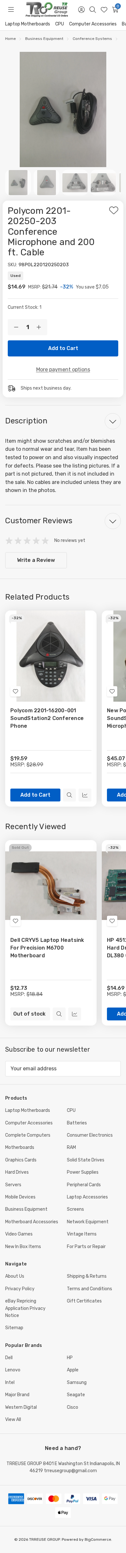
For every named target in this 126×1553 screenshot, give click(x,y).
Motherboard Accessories (31, 1222)
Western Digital (21, 1407)
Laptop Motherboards (27, 24)
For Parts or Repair (86, 1246)
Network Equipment (88, 1222)
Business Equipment (26, 1209)
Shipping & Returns (87, 1276)
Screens (75, 1209)
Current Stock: (24, 307)
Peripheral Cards (84, 1185)
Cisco (72, 1407)
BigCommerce (98, 1539)
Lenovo (12, 1370)
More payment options (63, 369)
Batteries (77, 1123)
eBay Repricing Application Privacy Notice (25, 1308)
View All (13, 1419)
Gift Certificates (84, 1301)
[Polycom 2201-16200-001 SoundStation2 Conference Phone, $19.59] (51, 656)
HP (70, 1357)
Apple (73, 1370)
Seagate (76, 1394)
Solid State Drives (85, 1160)
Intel (10, 1382)
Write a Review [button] (36, 560)
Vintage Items (82, 1234)
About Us (14, 1276)
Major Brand (17, 1394)
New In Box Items (23, 1246)
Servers (13, 1185)
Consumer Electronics (90, 1135)
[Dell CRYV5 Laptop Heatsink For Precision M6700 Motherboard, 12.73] (51, 885)
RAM (71, 1147)
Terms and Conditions (89, 1289)
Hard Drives (17, 1172)
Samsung (77, 1382)
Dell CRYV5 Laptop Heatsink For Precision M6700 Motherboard (47, 948)
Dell (9, 1357)
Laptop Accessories (87, 1197)
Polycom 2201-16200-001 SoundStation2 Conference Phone (47, 718)
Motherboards (19, 1147)
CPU (59, 24)
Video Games (19, 1234)
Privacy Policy (20, 1289)
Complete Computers (27, 1135)
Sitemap (14, 1327)
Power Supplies (83, 1172)
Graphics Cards (21, 1160)
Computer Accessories (93, 24)
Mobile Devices (20, 1197)
